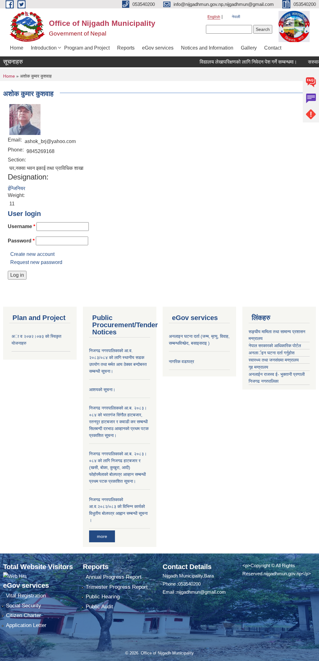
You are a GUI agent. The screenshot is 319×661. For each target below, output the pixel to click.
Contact (272, 47)
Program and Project (87, 47)
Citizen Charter (23, 615)
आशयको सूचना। (102, 389)
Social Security (23, 606)
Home (16, 47)
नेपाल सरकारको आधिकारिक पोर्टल (275, 345)
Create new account (32, 254)
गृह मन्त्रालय (258, 367)
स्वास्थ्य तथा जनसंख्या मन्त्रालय (274, 359)
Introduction (44, 47)
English (213, 17)
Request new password (36, 262)
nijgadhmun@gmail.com (201, 592)
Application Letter (26, 625)
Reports (126, 47)
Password (21, 240)
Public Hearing (103, 597)
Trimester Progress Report (117, 587)
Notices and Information (207, 47)
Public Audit (99, 607)
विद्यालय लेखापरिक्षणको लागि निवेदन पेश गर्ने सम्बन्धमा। (241, 62)
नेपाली (236, 17)
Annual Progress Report (113, 577)
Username (21, 226)
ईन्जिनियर (16, 188)
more (102, 536)
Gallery (249, 47)
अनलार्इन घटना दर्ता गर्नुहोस (271, 352)
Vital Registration (26, 596)
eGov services (158, 47)
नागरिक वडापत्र (181, 361)
